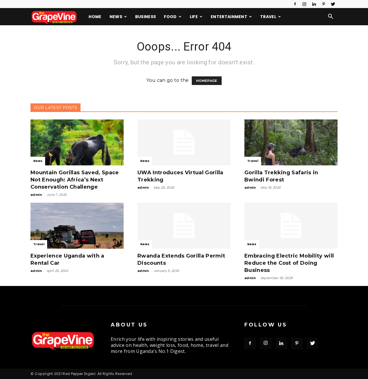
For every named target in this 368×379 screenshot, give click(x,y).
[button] (331, 17)
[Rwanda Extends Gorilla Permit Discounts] (184, 226)
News (116, 17)
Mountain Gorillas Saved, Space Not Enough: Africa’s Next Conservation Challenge (74, 179)
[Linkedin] (314, 4)
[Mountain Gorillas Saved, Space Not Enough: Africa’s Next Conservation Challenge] (77, 142)
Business (145, 17)
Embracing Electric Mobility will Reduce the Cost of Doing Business (289, 263)
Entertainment (229, 17)
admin (36, 195)
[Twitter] (333, 4)
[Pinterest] (323, 4)
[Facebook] (295, 4)
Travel (268, 17)
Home (95, 17)
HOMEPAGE (206, 81)
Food (170, 17)
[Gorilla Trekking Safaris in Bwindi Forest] (291, 142)
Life (194, 17)
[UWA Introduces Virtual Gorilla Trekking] (184, 142)
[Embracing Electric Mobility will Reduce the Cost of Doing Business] (291, 226)
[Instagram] (304, 4)
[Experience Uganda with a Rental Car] (77, 226)
